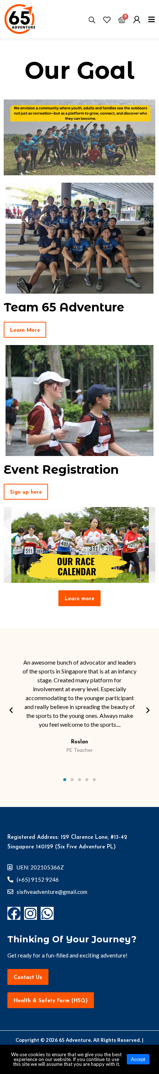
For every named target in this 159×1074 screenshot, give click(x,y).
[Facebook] (13, 913)
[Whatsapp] (47, 913)
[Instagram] (30, 913)
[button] (25, 330)
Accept (138, 1059)
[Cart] (122, 20)
